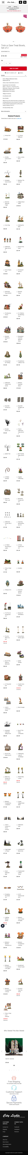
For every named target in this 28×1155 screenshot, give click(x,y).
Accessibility (6, 1146)
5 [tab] (18, 1070)
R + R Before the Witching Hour (21, 315)
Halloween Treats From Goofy (8, 384)
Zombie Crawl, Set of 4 (8, 158)
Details (3, 75)
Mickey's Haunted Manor (20, 384)
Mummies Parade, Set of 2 (21, 500)
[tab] (14, 75)
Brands (15, 6)
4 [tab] (16, 1070)
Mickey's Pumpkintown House (21, 944)
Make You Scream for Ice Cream (7, 778)
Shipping (5, 1129)
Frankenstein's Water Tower (21, 872)
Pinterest (16, 1131)
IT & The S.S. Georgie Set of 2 (8, 614)
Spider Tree (7, 453)
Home (9, 6)
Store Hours (5, 1142)
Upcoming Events (7, 1144)
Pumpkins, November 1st (7, 896)
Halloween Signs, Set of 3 (8, 248)
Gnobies (20, 568)
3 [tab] (14, 1070)
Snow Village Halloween (13, 8)
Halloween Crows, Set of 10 (8, 523)
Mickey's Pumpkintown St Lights (8, 967)
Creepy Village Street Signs (21, 803)
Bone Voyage (21, 707)
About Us (5, 1139)
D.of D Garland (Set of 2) (21, 896)
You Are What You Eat (7, 638)
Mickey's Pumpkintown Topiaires (8, 803)
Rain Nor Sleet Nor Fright (7, 203)
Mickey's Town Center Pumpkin (21, 919)
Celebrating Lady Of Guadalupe (21, 755)
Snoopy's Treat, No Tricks (20, 990)
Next (26, 1051)
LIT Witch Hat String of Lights (8, 546)
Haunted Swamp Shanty (20, 591)
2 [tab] (11, 1070)
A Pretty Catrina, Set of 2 (21, 546)
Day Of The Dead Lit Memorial (7, 662)
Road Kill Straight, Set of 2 (21, 407)
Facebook (16, 1127)
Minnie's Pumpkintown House (8, 990)
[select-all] (19, 118)
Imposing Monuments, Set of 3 (21, 523)
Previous (1, 1051)
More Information (5, 111)
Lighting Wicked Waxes (7, 919)
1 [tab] (9, 1070)
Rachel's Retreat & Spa (7, 338)
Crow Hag (7, 225)
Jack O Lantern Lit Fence (7, 709)
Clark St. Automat (9, 1058)
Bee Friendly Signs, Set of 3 (21, 455)
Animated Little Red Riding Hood (8, 732)
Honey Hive (7, 135)
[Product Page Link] (7, 133)
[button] (20, 2)
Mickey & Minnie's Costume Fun (8, 944)
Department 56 (12, 9)
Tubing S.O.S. (8, 589)
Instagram (16, 1129)
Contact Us (5, 1127)
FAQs (4, 1131)
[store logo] (12, 2)
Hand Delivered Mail (7, 872)
